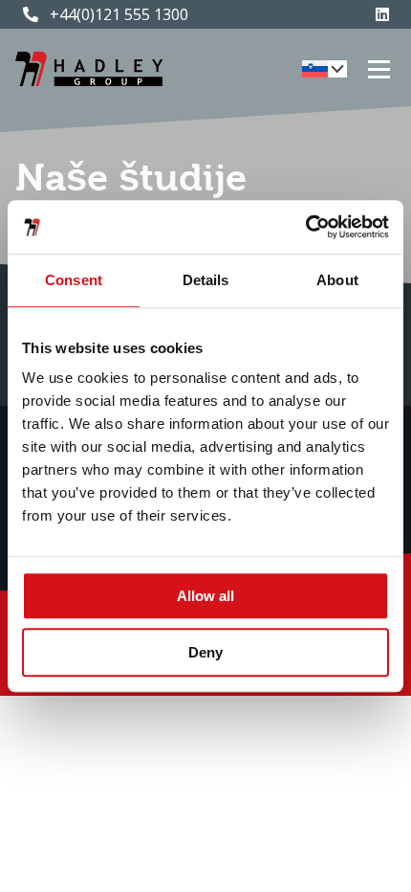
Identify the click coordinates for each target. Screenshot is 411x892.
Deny (205, 652)
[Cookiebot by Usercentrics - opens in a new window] (305, 226)
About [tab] (337, 280)
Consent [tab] (73, 280)
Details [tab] (206, 280)
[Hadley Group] (88, 69)
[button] (324, 69)
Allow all (205, 596)
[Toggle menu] (379, 69)
